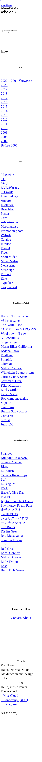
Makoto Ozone (11, 557)
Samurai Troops (11, 540)
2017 (4, 98)
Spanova (6, 453)
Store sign (7, 270)
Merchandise (9, 226)
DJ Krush (7, 471)
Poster (5, 213)
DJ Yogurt (8, 484)
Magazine (7, 174)
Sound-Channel (11, 462)
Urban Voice (9, 394)
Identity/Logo (10, 196)
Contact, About (21, 618)
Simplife (6, 359)
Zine (4, 278)
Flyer (4, 252)
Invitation (7, 205)
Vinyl (4, 183)
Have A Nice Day (12, 492)
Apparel (6, 200)
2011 (4, 124)
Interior (6, 244)
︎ (0, 1)
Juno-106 (7, 424)
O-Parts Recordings (14, 475)
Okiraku (6, 364)
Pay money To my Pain (16, 505)
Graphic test (9, 287)
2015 (4, 106)
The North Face (11, 325)
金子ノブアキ (11, 510)
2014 (4, 111)
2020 (4, 85)
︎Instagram (9, 704)
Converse (7, 416)
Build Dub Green (12, 570)
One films (7, 407)
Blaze (4, 466)
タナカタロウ (11, 381)
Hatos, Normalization (15, 316)
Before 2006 (9, 145)
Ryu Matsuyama (12, 535)
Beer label (7, 209)
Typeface (7, 282)
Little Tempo (9, 561)
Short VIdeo (9, 257)
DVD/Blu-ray (10, 187)
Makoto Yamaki (11, 368)
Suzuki (5, 420)
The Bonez (8, 527)
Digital (5, 248)
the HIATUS (9, 514)
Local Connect (10, 553)
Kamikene (6, 5)
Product (6, 274)
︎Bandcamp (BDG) (14, 700)
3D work (7, 192)
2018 (4, 93)
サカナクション (13, 523)
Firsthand (7, 355)
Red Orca (7, 548)
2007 (4, 141)
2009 (4, 132)
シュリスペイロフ (15, 518)
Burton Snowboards (14, 411)
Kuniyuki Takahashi (14, 458)
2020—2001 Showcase (16, 80)
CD (3, 179)
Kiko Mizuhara (11, 385)
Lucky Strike (9, 389)
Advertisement (10, 222)
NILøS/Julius (10, 338)
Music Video (9, 261)
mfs (3, 544)
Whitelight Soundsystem (17, 372)
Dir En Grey (9, 531)
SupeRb (6, 403)
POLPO (6, 497)
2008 (4, 137)
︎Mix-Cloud (9, 695)
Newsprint (8, 265)
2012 (4, 119)
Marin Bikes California (16, 346)
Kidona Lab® (10, 351)
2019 (4, 89)
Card (4, 218)
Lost (4, 566)
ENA (4, 488)
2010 (4, 128)
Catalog (6, 239)
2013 (4, 115)
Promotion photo (12, 231)
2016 (4, 102)
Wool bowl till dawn (14, 333)
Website (6, 235)
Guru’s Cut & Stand (14, 377)
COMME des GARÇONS (18, 329)
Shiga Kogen (9, 342)
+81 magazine (10, 320)
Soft (3, 479)
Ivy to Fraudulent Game (17, 501)
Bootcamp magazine (14, 398)
